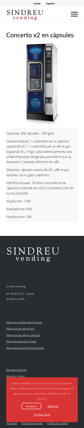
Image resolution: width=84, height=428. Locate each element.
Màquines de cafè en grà (20, 328)
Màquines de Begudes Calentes (24, 322)
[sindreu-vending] (34, 14)
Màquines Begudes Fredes (21, 341)
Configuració (42, 414)
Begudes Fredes (15, 376)
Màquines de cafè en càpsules (23, 335)
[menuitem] (72, 14)
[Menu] (72, 14)
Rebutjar (53, 406)
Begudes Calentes (16, 370)
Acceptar (31, 406)
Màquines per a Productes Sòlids (25, 348)
